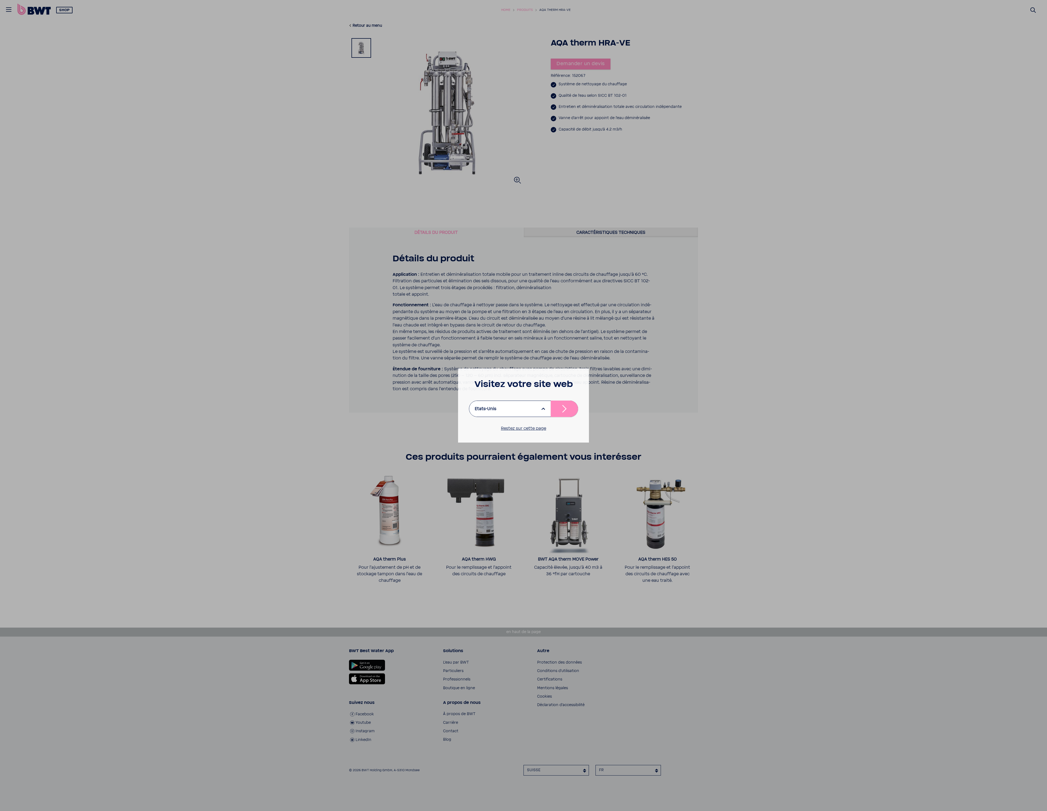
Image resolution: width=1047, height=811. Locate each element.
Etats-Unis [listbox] (485, 408)
